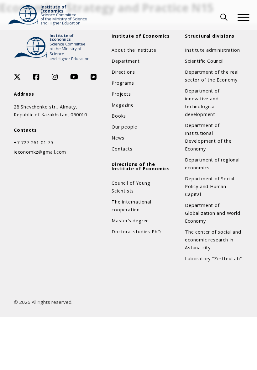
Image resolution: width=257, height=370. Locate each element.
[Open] (243, 17)
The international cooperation (131, 206)
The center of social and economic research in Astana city (213, 240)
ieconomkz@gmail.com (40, 152)
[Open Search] (223, 17)
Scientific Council (204, 61)
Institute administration (212, 50)
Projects (121, 94)
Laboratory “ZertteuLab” (213, 259)
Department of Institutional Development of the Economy (208, 137)
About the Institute (134, 50)
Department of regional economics (212, 164)
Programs (123, 83)
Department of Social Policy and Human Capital (209, 186)
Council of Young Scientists (131, 187)
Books (119, 116)
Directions (123, 72)
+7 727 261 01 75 (33, 142)
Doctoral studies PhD (136, 232)
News (118, 138)
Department (126, 61)
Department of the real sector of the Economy (212, 76)
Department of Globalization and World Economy (212, 213)
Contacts (122, 149)
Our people (124, 127)
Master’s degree (130, 221)
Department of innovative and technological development (202, 102)
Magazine (123, 105)
